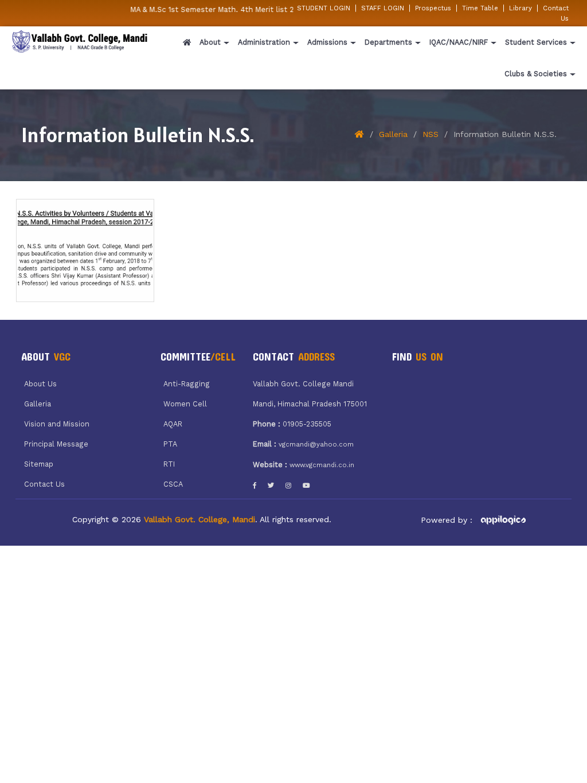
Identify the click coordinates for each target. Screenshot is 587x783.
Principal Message (56, 444)
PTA (170, 444)
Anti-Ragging (186, 383)
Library (520, 8)
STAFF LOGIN (382, 8)
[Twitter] (271, 485)
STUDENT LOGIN (323, 8)
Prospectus (433, 8)
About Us (40, 383)
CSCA (173, 484)
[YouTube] (306, 485)
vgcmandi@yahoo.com (316, 444)
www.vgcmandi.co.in (321, 465)
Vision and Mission (56, 424)
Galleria (393, 134)
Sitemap (38, 464)
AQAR (172, 424)
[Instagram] (288, 485)
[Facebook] (254, 485)
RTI (169, 464)
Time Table (480, 8)
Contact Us (44, 484)
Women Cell (185, 404)
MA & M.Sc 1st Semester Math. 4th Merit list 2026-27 (219, 9)
